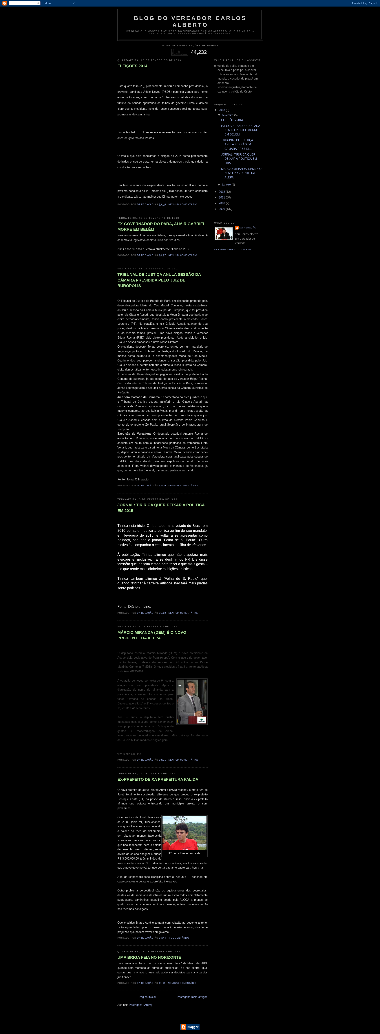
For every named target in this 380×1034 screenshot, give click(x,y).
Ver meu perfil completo (232, 249)
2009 (222, 209)
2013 (222, 110)
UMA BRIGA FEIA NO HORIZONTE (149, 957)
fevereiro (228, 115)
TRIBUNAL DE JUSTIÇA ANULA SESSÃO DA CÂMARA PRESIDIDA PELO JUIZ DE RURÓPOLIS (159, 280)
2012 (222, 191)
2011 (222, 197)
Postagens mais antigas (192, 997)
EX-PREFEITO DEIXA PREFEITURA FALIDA (157, 779)
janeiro (227, 184)
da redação (247, 227)
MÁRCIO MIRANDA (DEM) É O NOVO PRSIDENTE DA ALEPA (151, 635)
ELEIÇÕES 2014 (132, 66)
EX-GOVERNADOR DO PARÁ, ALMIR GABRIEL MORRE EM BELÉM (161, 227)
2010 (222, 203)
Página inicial (147, 997)
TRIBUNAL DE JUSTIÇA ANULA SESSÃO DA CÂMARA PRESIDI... (237, 144)
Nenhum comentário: (183, 204)
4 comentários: (180, 938)
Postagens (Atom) (140, 1004)
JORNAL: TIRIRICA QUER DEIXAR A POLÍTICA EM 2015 (161, 508)
